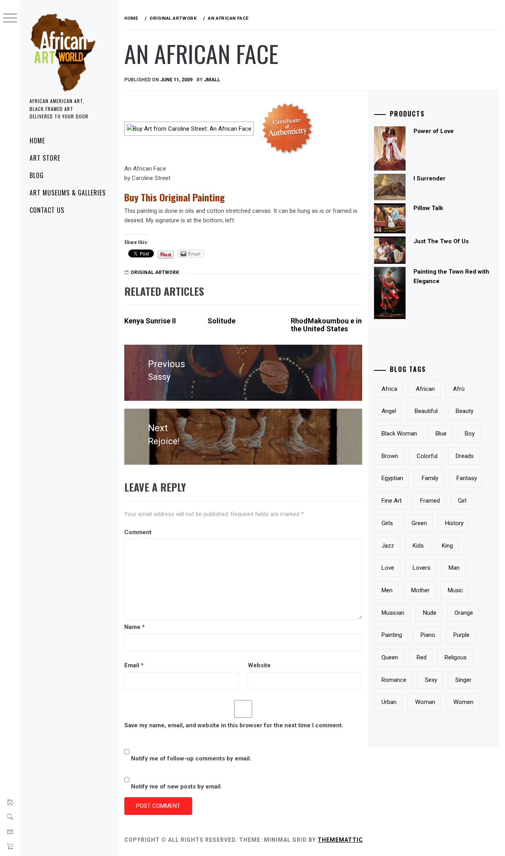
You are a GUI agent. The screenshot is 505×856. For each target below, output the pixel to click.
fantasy (466, 478)
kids (418, 545)
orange (463, 612)
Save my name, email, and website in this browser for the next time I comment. (233, 725)
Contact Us (47, 210)
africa (389, 388)
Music (455, 590)
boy (470, 433)
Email (134, 665)
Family (430, 478)
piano (428, 634)
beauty (464, 411)
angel (389, 411)
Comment (138, 532)
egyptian (392, 478)
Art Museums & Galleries (68, 192)
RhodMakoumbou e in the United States (326, 325)
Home (37, 140)
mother (420, 590)
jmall (212, 80)
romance (394, 679)
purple (461, 634)
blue (441, 433)
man (454, 567)
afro (459, 388)
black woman (399, 433)
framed (430, 500)
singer (463, 679)
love (388, 567)
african (425, 388)
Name (134, 627)
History (454, 523)
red (421, 657)
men (387, 590)
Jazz (388, 545)
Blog (37, 175)
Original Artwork (155, 272)
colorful (427, 456)
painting (392, 634)
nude (429, 612)
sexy (431, 679)
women (463, 702)
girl (462, 500)
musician (393, 612)
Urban (389, 702)
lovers (421, 567)
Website (259, 665)
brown (390, 456)
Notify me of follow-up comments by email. (191, 758)
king (447, 545)
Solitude (222, 321)
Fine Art (392, 500)
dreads (465, 456)
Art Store (45, 158)
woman (425, 702)
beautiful (426, 411)
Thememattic (340, 840)
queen (390, 657)
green (419, 523)
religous (456, 657)
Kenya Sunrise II (150, 321)
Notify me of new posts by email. (176, 786)
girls (387, 523)
